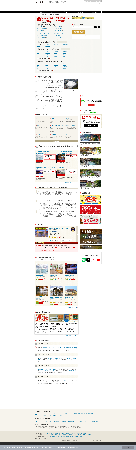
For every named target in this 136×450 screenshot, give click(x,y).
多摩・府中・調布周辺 (41, 32)
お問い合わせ (99, 440)
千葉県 (80, 18)
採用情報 (100, 443)
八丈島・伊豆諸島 (58, 28)
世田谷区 (65, 66)
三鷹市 (64, 65)
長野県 (78, 433)
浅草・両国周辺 (57, 26)
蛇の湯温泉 (65, 44)
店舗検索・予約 (90, 125)
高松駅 (38, 56)
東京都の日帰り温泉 (78, 413)
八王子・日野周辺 (58, 37)
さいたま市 (59, 436)
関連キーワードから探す (40, 438)
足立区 (47, 65)
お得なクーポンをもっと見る (71, 182)
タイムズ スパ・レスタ (56, 347)
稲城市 (55, 66)
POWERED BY (92, 112)
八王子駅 (56, 54)
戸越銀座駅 (48, 53)
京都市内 (76, 436)
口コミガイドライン (86, 440)
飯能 (64, 436)
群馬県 (89, 18)
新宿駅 (55, 53)
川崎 (50, 436)
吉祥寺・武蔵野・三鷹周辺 (42, 35)
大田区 (64, 63)
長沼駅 (38, 53)
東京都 (83, 18)
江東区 (38, 66)
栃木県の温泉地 (79, 421)
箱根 (52, 434)
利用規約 (82, 443)
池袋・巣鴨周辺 (40, 30)
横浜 (48, 436)
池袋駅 (47, 54)
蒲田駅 (47, 51)
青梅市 (47, 66)
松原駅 (55, 56)
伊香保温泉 (70, 434)
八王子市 (56, 63)
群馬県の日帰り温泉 (47, 415)
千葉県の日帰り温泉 (68, 413)
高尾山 (55, 39)
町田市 (47, 63)
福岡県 (85, 433)
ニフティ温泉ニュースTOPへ (71, 335)
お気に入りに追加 (67, 240)
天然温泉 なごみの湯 (42, 369)
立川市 (38, 63)
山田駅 (64, 53)
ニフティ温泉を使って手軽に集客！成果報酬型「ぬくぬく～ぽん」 (90, 199)
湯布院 (84, 434)
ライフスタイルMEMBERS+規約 (91, 443)
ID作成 (100, 3)
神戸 (84, 436)
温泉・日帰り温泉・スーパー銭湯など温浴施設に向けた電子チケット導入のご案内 (90, 209)
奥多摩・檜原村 (57, 35)
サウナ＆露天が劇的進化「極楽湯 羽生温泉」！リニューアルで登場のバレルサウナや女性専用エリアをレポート (90, 143)
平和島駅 (56, 51)
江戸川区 (56, 65)
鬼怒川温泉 (89, 434)
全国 (82, 16)
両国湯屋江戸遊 (46, 347)
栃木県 (86, 18)
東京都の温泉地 (71, 421)
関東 (36, 414)
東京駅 (38, 51)
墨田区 (38, 68)
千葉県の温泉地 (63, 421)
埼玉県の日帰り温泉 (58, 413)
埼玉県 (77, 18)
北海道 (74, 433)
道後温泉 (76, 434)
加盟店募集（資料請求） (66, 440)
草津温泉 (49, 434)
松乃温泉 (38, 46)
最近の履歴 (97, 1)
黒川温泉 (80, 434)
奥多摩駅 (65, 51)
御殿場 (67, 436)
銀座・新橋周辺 (40, 26)
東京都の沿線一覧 (65, 49)
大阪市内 (71, 436)
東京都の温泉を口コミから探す (93, 37)
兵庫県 (60, 433)
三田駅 (64, 54)
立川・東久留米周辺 (58, 33)
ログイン (95, 3)
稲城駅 (47, 56)
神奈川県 (73, 18)
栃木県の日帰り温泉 (88, 413)
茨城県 (92, 18)
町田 (38, 39)
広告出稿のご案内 (90, 219)
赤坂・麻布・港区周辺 (41, 28)
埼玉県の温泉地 (55, 421)
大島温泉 (38, 44)
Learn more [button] (75, 447)
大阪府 (71, 433)
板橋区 (47, 68)
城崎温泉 (61, 434)
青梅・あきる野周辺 (41, 37)
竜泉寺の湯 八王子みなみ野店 (53, 358)
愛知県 (82, 433)
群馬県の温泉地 (87, 421)
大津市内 (81, 436)
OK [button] (128, 447)
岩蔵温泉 (47, 44)
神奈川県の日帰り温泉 (47, 413)
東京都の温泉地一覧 (61, 41)
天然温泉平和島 (51, 369)
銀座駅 (38, 54)
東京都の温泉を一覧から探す (79, 37)
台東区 (64, 68)
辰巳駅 (64, 56)
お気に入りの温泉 (88, 1)
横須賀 (53, 436)
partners (29, 447)
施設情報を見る (54, 240)
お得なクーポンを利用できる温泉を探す (78, 32)
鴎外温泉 (56, 44)
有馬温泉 (56, 434)
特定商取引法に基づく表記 (74, 443)
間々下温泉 (48, 46)
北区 (55, 68)
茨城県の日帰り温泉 (57, 415)
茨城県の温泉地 (95, 421)
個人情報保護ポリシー (64, 443)
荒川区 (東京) (57, 32)
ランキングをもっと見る (72, 307)
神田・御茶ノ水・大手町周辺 (43, 33)
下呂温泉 (65, 434)
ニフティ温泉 (63, 380)
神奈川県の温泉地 (47, 421)
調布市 (38, 65)
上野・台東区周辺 (58, 30)
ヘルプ (93, 440)
